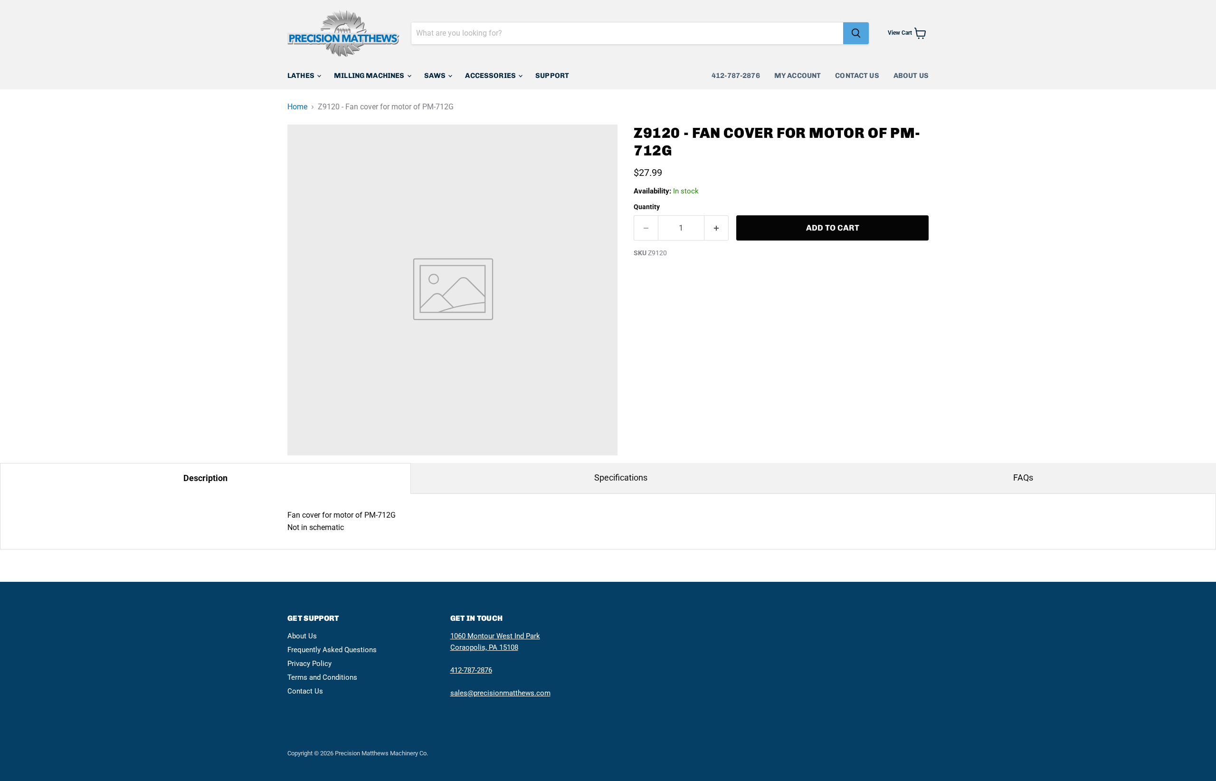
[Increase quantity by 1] (716, 228)
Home (297, 107)
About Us (911, 75)
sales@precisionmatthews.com (500, 693)
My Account (797, 75)
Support (552, 75)
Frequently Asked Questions (332, 650)
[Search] (856, 33)
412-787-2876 (736, 75)
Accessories (491, 75)
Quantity (647, 207)
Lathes (301, 75)
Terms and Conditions (322, 677)
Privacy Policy (309, 663)
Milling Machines (370, 75)
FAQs (1023, 477)
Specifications (620, 477)
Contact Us (857, 75)
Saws (435, 75)
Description (205, 478)
